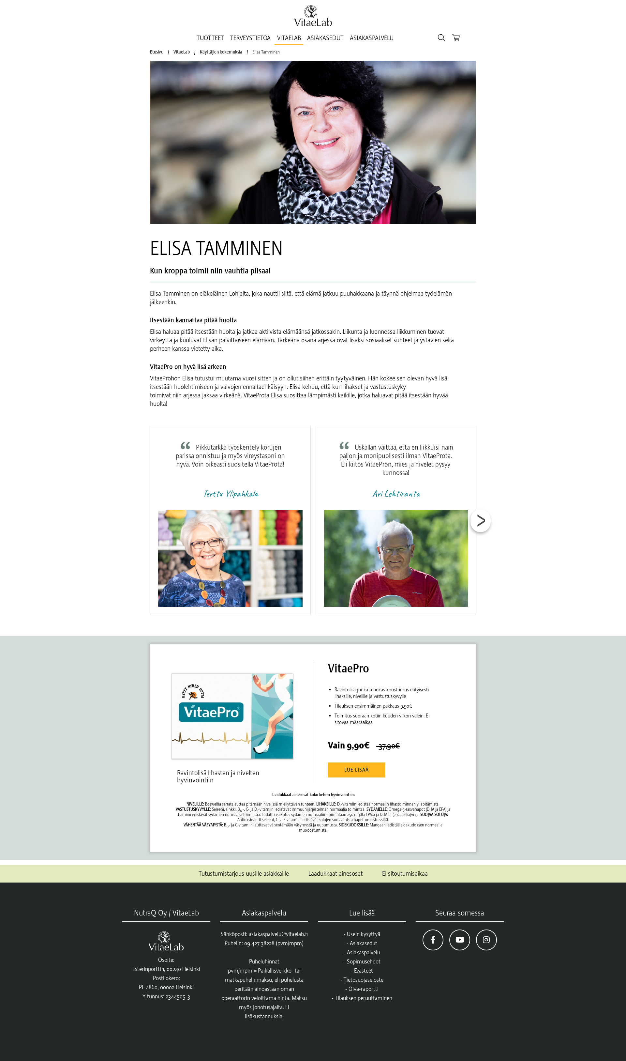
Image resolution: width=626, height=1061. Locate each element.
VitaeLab (289, 38)
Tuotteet (210, 38)
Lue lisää (356, 770)
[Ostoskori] (456, 37)
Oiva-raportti (364, 988)
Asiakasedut (325, 38)
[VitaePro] (235, 710)
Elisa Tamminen (266, 52)
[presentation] (480, 520)
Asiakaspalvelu (372, 38)
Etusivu (156, 52)
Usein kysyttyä (363, 934)
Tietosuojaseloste (363, 979)
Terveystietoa (250, 38)
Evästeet (363, 970)
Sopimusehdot (363, 961)
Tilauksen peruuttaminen (363, 998)
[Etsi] (441, 38)
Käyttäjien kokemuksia (221, 52)
